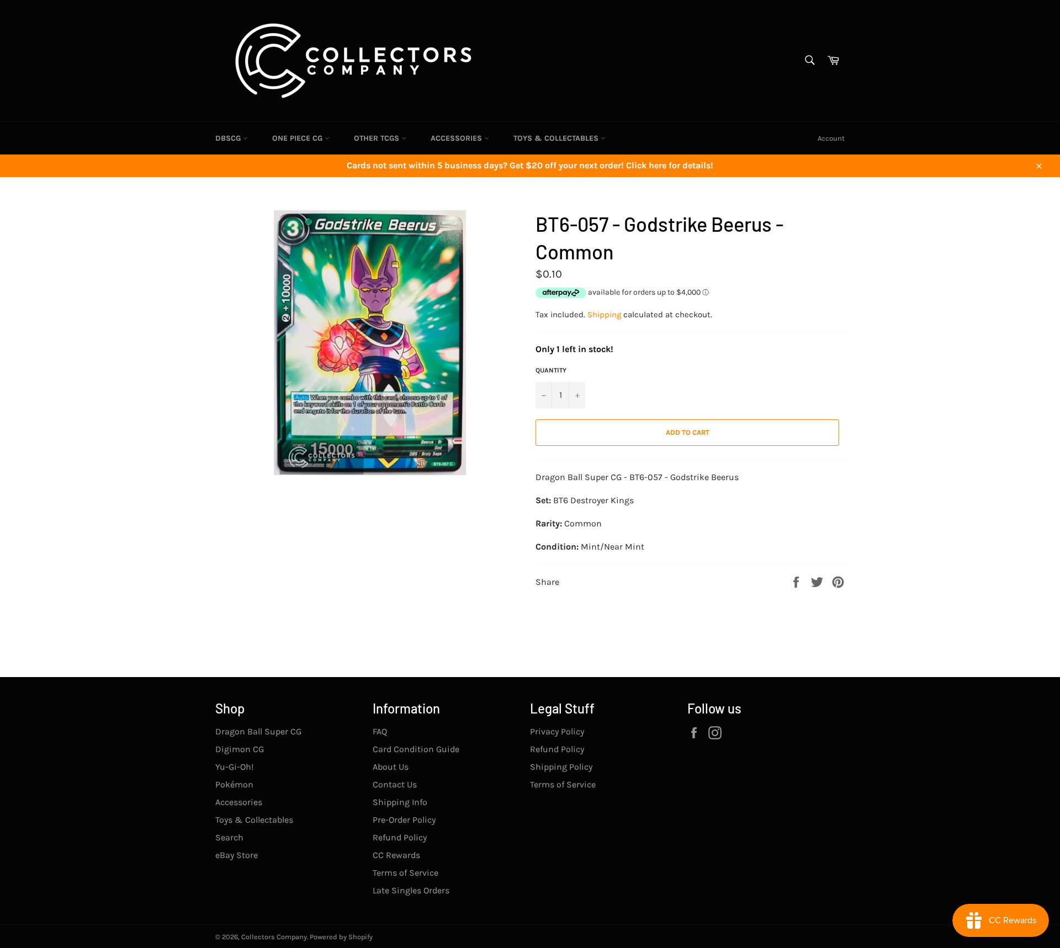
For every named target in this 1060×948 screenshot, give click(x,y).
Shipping (604, 314)
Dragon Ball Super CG (258, 731)
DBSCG (229, 138)
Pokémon (234, 784)
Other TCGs (377, 138)
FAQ (380, 731)
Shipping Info (400, 802)
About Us (391, 766)
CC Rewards (396, 855)
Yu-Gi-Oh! (234, 766)
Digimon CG (239, 749)
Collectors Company (274, 937)
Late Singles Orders (411, 890)
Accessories (457, 138)
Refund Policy (400, 837)
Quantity (551, 370)
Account (831, 138)
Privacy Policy (557, 731)
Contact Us (395, 784)
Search (229, 837)
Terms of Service (405, 872)
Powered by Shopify (341, 937)
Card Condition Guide (416, 749)
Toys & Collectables (557, 138)
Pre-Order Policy (404, 819)
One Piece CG (298, 138)
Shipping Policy (561, 766)
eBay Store (236, 855)
